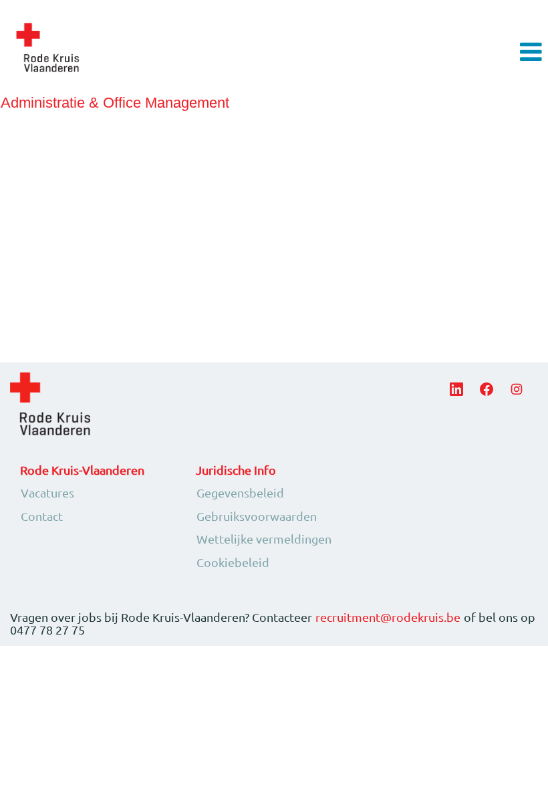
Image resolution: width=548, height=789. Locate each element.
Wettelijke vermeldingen (263, 539)
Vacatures (47, 492)
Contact (42, 516)
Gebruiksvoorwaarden (256, 516)
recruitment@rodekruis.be (387, 617)
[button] (457, 52)
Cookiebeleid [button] (232, 562)
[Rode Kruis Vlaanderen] (47, 47)
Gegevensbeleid (240, 492)
